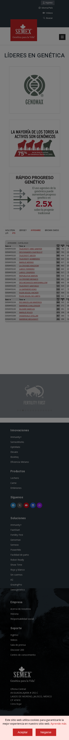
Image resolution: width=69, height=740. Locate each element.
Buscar (49, 18)
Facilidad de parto (19, 554)
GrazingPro (16, 584)
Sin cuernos (16, 574)
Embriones (16, 487)
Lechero (14, 477)
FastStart (15, 529)
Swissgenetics (17, 589)
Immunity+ (16, 437)
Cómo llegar (16, 704)
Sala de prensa (18, 644)
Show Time (16, 564)
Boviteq (14, 456)
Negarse (45, 732)
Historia (14, 613)
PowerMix (15, 549)
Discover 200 (17, 649)
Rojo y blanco (17, 569)
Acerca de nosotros (20, 608)
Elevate (14, 451)
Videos (49, 13)
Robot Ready (17, 559)
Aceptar (23, 732)
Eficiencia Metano (19, 461)
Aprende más (58, 723)
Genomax (15, 539)
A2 (11, 579)
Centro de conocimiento (23, 654)
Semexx (14, 544)
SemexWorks (17, 441)
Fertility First (16, 534)
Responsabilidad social (22, 618)
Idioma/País (47, 8)
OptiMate (15, 446)
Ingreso (49, 2)
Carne (13, 482)
